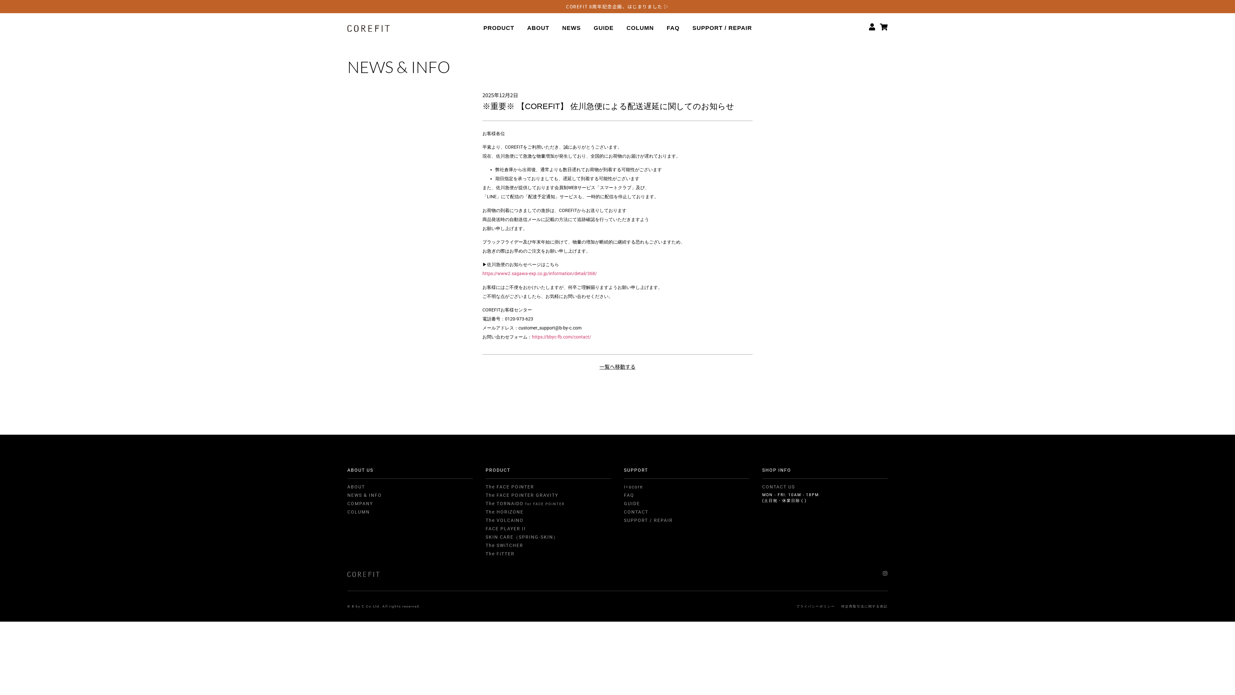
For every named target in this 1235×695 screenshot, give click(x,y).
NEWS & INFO (364, 495)
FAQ (673, 28)
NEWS (571, 28)
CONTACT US (778, 486)
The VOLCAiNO (505, 520)
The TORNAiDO (525, 503)
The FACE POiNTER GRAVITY (522, 495)
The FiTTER (500, 553)
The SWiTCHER (504, 545)
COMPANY (360, 503)
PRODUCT (498, 28)
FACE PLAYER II (506, 528)
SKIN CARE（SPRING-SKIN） (522, 537)
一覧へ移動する (617, 366)
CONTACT (636, 511)
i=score (633, 486)
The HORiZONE (505, 511)
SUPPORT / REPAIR (722, 28)
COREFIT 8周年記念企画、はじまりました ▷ (617, 6)
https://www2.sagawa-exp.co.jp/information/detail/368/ (539, 273)
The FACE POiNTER (510, 486)
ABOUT (538, 28)
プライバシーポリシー (815, 606)
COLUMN (640, 28)
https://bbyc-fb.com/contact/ (561, 336)
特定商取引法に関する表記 (864, 606)
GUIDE (604, 28)
